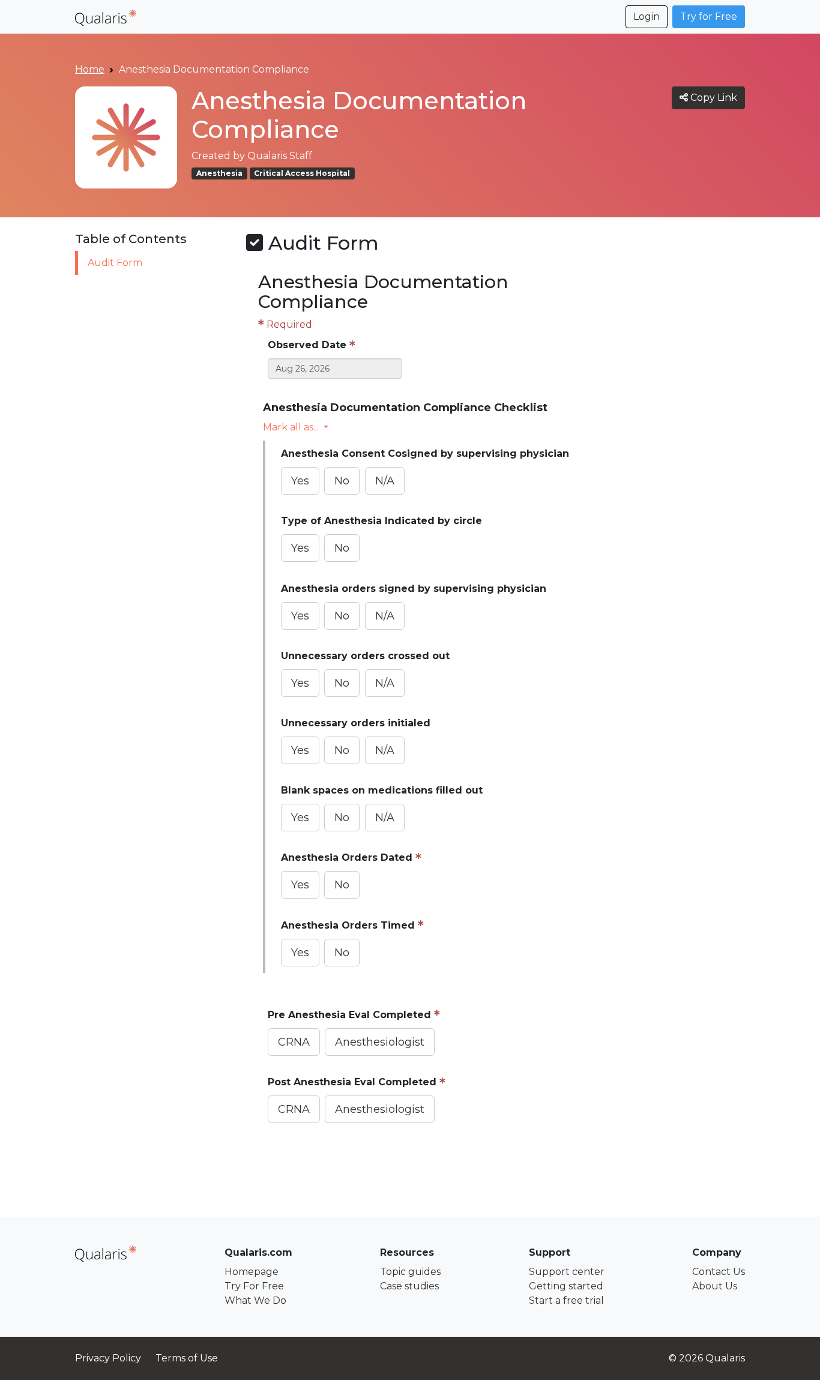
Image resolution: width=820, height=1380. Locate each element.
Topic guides (410, 1271)
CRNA (294, 1042)
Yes (300, 480)
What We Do (255, 1300)
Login (646, 16)
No (341, 480)
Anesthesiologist (379, 1042)
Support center (566, 1271)
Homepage (252, 1271)
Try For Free (254, 1286)
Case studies (409, 1286)
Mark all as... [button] (291, 427)
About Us (714, 1286)
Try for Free (708, 16)
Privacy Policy (108, 1358)
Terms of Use (186, 1358)
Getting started (566, 1286)
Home (89, 69)
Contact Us (718, 1271)
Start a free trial (566, 1300)
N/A (384, 480)
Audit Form (115, 262)
